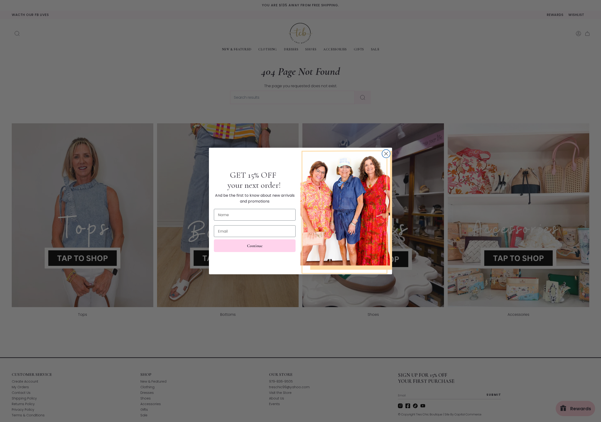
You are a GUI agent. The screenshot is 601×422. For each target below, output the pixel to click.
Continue (255, 245)
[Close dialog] (386, 154)
